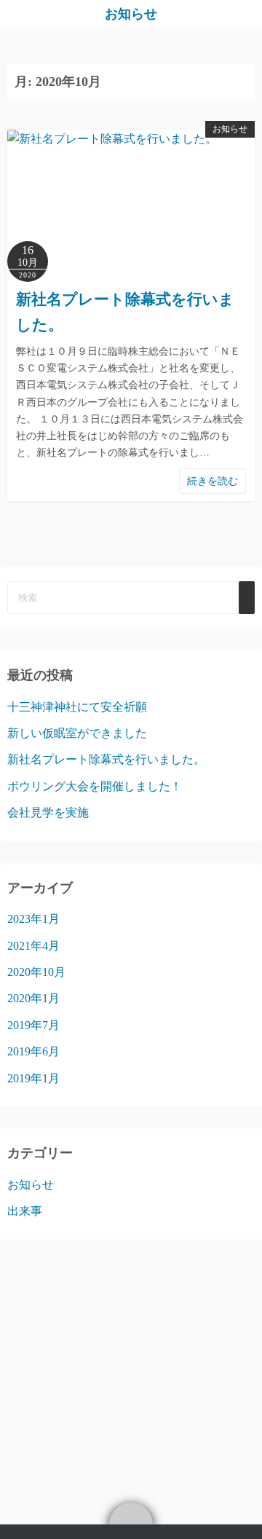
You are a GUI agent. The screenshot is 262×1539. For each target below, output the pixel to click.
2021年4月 (33, 946)
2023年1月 (33, 919)
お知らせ (131, 14)
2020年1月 (33, 998)
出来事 (24, 1211)
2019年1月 (33, 1078)
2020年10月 (36, 972)
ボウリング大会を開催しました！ (94, 786)
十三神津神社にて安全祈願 (77, 707)
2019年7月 (33, 1025)
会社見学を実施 (48, 812)
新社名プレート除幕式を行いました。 (106, 759)
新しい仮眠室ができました (77, 733)
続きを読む (212, 481)
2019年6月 (33, 1051)
